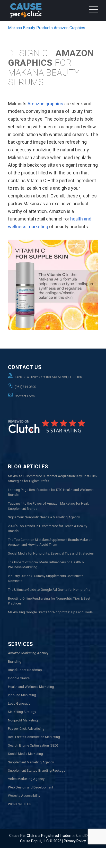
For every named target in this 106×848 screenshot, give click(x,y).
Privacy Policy (75, 841)
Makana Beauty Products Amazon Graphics (46, 27)
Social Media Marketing (25, 754)
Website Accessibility (24, 796)
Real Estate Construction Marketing (34, 737)
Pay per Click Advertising (26, 729)
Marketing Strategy (22, 712)
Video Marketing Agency (26, 779)
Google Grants (19, 678)
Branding (14, 661)
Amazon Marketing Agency (28, 653)
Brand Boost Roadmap (25, 670)
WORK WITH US (19, 804)
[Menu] (91, 15)
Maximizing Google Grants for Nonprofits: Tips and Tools (50, 612)
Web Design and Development (30, 787)
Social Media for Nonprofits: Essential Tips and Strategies (51, 553)
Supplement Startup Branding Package (36, 770)
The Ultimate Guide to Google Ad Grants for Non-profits (49, 590)
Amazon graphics (45, 103)
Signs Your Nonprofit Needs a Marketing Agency (44, 517)
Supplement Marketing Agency (31, 762)
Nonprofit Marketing (23, 720)
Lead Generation (20, 703)
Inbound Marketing (22, 695)
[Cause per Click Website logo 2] (44, 10)
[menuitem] (91, 15)
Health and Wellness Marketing (31, 687)
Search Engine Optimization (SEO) (33, 745)
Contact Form (25, 396)
